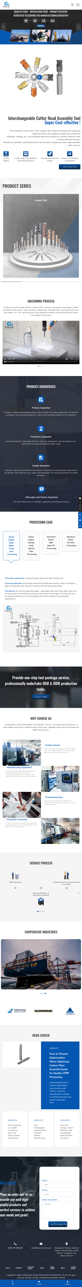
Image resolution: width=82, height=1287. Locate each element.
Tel (13, 1284)
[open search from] (72, 4)
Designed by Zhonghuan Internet (52, 1277)
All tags (35, 1277)
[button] (78, 27)
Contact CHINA (41, 697)
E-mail (39, 1284)
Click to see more (70, 167)
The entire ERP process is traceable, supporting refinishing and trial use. (41, 502)
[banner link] (41, 27)
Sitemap (28, 1277)
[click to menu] (77, 5)
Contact (67, 1284)
